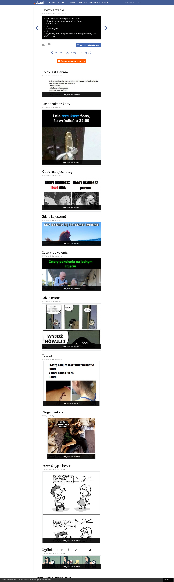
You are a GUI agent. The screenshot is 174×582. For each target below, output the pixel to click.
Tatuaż (47, 356)
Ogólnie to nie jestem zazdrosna (66, 550)
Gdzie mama (51, 298)
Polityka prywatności (63, 577)
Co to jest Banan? (55, 72)
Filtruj (83, 2)
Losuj (62, 2)
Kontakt (40, 577)
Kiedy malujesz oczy (57, 172)
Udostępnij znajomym (89, 45)
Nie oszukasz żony (56, 104)
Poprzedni (57, 52)
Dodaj (53, 2)
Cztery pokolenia (55, 252)
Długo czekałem (54, 412)
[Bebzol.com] (39, 2)
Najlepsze (94, 2)
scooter (63, 14)
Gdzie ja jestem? (54, 217)
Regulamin (49, 577)
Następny (85, 52)
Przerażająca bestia (57, 466)
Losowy (73, 52)
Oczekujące (72, 2)
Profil (106, 2)
